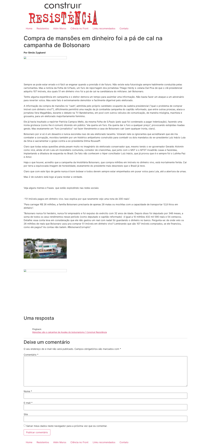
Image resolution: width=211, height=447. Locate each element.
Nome (28, 391)
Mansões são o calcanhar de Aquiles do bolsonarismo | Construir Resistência (69, 332)
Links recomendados (104, 28)
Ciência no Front (79, 28)
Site (26, 414)
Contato (124, 28)
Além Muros (59, 28)
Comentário (31, 354)
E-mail (28, 403)
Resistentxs (43, 28)
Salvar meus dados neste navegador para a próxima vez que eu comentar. (66, 426)
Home (29, 28)
